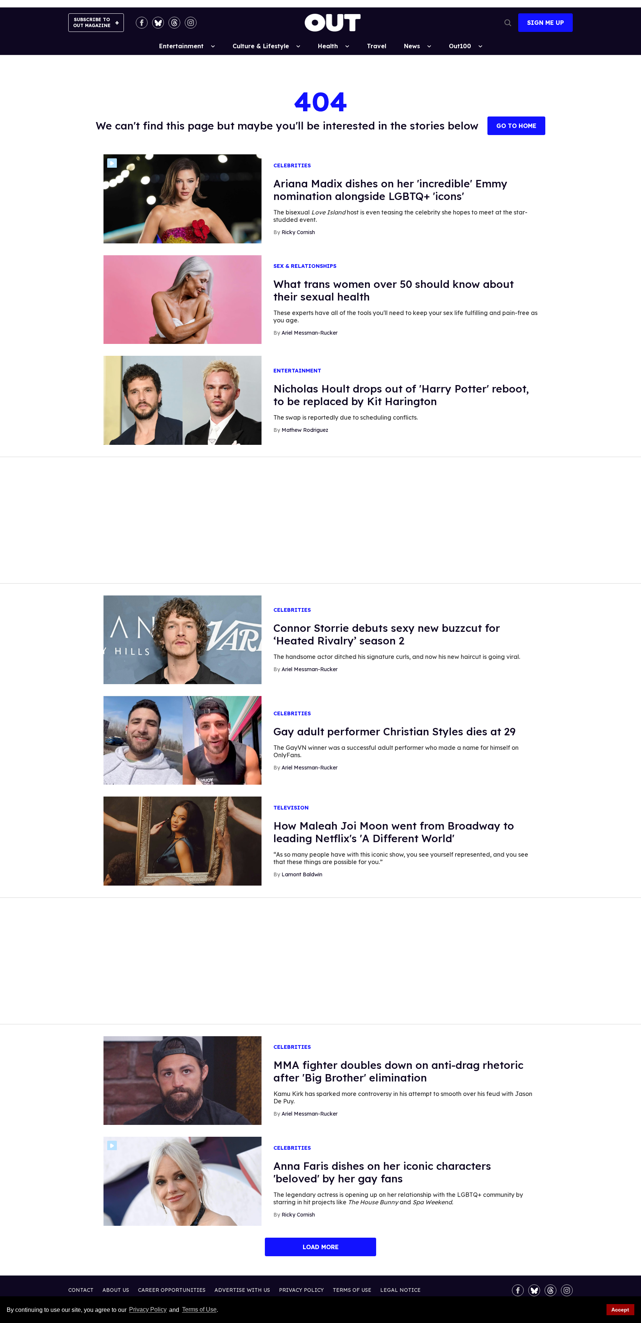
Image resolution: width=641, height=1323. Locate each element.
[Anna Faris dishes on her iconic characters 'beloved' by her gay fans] (182, 1181)
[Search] (507, 22)
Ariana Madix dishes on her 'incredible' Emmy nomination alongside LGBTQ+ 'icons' (390, 190)
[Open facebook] (142, 23)
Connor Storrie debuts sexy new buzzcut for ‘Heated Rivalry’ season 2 (386, 634)
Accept (620, 1310)
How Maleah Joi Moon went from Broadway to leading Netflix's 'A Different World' (393, 832)
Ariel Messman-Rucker (310, 333)
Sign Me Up (545, 22)
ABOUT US (115, 1290)
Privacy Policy (148, 1310)
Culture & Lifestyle (261, 46)
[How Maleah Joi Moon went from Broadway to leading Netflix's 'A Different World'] (182, 840)
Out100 (460, 46)
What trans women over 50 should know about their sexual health (393, 290)
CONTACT (80, 1290)
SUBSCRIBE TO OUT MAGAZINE (92, 22)
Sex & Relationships (304, 266)
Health (328, 46)
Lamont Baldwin (302, 874)
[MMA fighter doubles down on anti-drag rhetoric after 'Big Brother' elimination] (182, 1080)
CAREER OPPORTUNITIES (172, 1290)
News (412, 46)
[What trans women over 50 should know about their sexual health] (182, 299)
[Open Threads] (174, 23)
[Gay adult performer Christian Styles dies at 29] (182, 739)
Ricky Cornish (298, 232)
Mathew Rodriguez (305, 430)
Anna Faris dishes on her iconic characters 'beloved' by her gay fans (382, 1172)
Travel (376, 46)
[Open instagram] (191, 23)
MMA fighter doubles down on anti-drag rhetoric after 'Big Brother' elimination (398, 1071)
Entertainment (181, 46)
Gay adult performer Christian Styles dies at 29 (394, 731)
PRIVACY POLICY (301, 1290)
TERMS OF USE (352, 1290)
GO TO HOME (516, 125)
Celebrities (292, 165)
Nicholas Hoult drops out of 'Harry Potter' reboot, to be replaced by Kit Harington (401, 395)
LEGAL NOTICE (400, 1290)
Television (291, 808)
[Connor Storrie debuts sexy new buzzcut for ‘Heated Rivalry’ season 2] (182, 639)
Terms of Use (199, 1310)
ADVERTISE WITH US (242, 1290)
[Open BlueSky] (158, 23)
